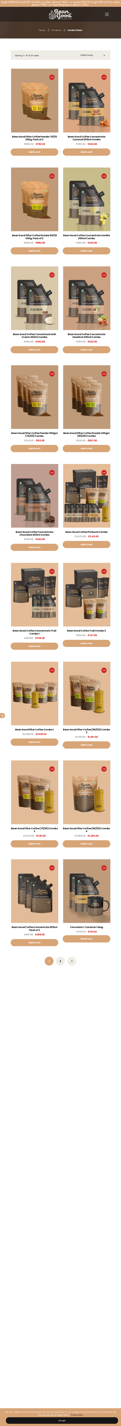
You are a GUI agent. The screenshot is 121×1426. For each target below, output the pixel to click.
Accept (62, 1420)
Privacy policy (77, 1415)
